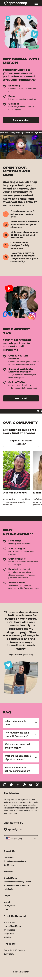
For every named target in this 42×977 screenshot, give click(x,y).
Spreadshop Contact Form (15, 861)
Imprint (7, 902)
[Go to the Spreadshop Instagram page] (4, 784)
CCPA (6, 909)
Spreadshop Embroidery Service (17, 882)
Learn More (9, 857)
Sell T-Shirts (9, 954)
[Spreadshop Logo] (15, 3)
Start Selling (9, 865)
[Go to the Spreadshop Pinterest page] (24, 784)
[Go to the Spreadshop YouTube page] (31, 784)
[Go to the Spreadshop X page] (37, 784)
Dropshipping (9, 930)
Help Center (9, 889)
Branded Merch (10, 878)
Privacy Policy (9, 906)
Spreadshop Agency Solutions (16, 885)
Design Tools (9, 933)
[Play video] (21, 144)
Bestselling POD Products (14, 950)
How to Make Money (12, 926)
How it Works (9, 922)
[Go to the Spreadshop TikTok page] (17, 784)
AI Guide (7, 937)
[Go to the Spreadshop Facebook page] (11, 784)
